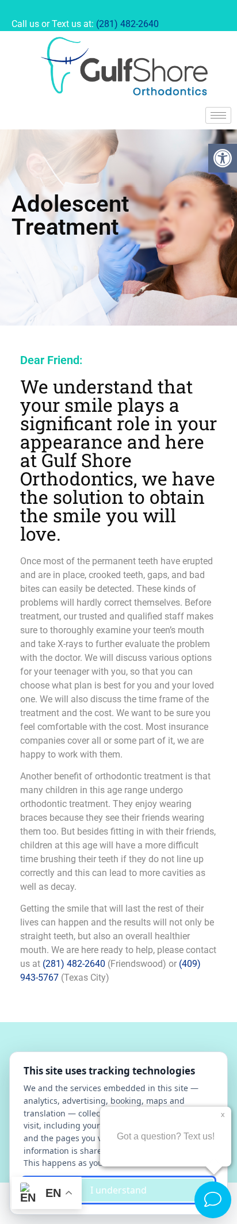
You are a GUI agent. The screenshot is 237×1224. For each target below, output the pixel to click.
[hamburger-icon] (218, 115)
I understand (118, 1190)
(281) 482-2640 (127, 23)
